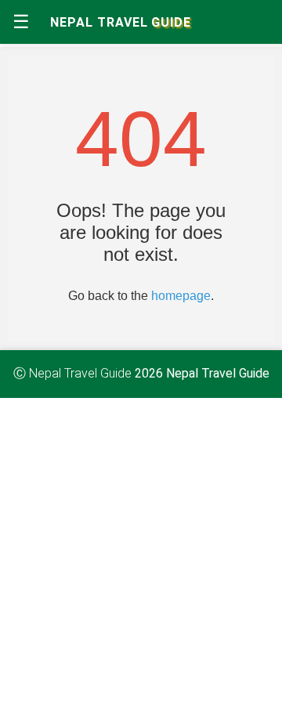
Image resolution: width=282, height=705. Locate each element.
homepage (181, 295)
